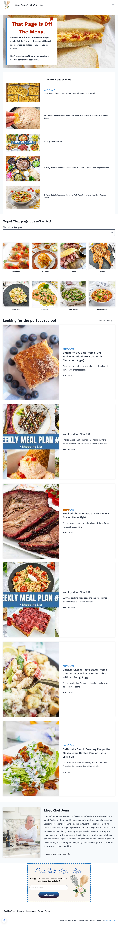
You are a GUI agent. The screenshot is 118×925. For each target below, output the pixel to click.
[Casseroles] (16, 295)
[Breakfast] (44, 258)
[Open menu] (113, 4)
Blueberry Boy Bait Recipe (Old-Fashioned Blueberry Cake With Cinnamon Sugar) (82, 356)
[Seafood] (44, 295)
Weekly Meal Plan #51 (76, 434)
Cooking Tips (9, 911)
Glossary (20, 911)
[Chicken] (101, 258)
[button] (45, 90)
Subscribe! (49, 895)
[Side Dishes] (73, 295)
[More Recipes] (88, 320)
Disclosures (31, 911)
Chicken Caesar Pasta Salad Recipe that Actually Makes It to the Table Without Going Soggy (85, 673)
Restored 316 (109, 920)
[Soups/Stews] (101, 295)
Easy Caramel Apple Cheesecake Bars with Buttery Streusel (69, 93)
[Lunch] (73, 258)
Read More (68, 376)
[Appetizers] (16, 258)
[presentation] (23, 92)
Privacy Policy (44, 911)
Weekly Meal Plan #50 (53, 141)
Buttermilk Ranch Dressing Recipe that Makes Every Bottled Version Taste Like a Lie (87, 753)
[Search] (112, 233)
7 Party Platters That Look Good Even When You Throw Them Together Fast (76, 168)
